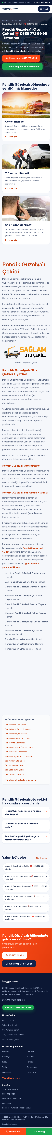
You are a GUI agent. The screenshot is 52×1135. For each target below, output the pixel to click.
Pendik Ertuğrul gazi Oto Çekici (18, 756)
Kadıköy (5, 1051)
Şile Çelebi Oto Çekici (14, 774)
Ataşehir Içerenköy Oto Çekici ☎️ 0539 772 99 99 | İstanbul (25, 918)
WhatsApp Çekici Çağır (20, 963)
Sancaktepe (32, 1067)
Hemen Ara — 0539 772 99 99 (23, 58)
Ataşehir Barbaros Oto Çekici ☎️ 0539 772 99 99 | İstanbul (26, 877)
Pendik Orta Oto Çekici (15, 742)
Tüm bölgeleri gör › (11, 1078)
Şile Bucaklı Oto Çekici (14, 765)
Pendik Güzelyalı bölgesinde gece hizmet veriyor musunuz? (22, 838)
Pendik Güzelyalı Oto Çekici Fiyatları (19, 372)
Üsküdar (30, 1051)
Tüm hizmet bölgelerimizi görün (21, 779)
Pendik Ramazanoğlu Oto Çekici (19, 747)
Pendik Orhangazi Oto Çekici (17, 738)
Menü (45, 9)
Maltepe (30, 1056)
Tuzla (4, 1067)
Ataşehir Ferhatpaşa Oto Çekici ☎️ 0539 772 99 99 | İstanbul (25, 897)
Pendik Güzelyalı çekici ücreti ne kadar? (21, 825)
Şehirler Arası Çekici (10, 1039)
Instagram (6, 1103)
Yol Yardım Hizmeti (9, 1025)
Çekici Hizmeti (8, 1020)
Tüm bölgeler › (43, 858)
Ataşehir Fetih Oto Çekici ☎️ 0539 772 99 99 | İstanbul (24, 907)
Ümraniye (6, 1056)
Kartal (4, 1062)
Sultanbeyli (6, 1072)
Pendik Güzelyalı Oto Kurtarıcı (21, 465)
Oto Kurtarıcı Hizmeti (10, 1030)
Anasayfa (6, 20)
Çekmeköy (31, 1072)
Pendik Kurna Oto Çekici (15, 724)
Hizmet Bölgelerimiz (20, 20)
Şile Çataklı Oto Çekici (14, 769)
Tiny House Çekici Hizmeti (13, 1034)
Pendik (30, 1062)
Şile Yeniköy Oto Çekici (15, 760)
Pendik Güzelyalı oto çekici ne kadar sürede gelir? (23, 813)
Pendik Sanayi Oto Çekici (16, 751)
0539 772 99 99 (43, 2)
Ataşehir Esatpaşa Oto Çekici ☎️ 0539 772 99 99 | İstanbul (26, 887)
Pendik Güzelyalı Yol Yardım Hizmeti (25, 492)
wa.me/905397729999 (11, 1098)
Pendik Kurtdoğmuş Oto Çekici (18, 729)
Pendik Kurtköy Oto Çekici (16, 733)
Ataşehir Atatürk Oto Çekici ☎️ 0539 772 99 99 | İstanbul (25, 867)
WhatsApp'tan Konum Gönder (24, 66)
